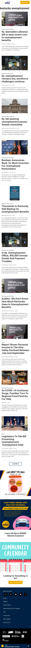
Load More (15, 464)
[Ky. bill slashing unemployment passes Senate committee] (15, 106)
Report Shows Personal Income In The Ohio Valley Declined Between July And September (15, 348)
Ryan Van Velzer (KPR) (7, 128)
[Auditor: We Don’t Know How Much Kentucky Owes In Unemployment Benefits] (15, 286)
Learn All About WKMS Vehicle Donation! (15, 534)
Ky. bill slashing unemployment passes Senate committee (14, 121)
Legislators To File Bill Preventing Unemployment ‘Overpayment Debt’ (14, 440)
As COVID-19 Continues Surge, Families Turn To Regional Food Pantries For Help (15, 394)
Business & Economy (7, 73)
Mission (5, 601)
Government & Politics (8, 29)
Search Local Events (15, 582)
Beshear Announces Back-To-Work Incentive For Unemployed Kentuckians (15, 164)
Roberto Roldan (5, 172)
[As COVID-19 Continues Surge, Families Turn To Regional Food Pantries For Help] (15, 377)
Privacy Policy (7, 605)
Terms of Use (6, 622)
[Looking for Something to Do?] (15, 557)
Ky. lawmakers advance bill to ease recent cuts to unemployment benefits (15, 36)
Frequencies (6, 615)
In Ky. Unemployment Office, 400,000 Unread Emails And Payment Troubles (14, 257)
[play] (2, 646)
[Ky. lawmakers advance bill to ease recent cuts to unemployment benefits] (15, 19)
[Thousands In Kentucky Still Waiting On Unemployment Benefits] (15, 193)
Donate (25, 2)
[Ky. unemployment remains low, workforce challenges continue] (15, 63)
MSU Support (6, 619)
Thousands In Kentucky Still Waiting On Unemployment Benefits (15, 209)
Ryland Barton (5, 215)
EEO (4, 612)
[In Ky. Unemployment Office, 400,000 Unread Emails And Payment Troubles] (15, 240)
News (3, 342)
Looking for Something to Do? (15, 577)
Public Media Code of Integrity (11, 608)
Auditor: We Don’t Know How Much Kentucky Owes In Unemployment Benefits (15, 303)
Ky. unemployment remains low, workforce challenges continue (15, 78)
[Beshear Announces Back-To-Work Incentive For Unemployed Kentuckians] (15, 147)
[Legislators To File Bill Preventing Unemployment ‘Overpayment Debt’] (15, 423)
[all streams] (29, 646)
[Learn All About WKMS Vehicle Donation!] (15, 514)
